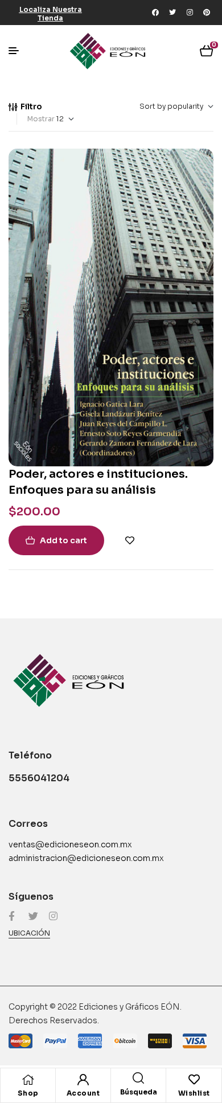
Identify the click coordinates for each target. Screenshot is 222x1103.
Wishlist (194, 1093)
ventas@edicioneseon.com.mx (70, 844)
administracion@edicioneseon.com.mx (86, 858)
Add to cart (63, 540)
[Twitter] (172, 12)
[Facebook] (155, 12)
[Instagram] (189, 12)
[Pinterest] (206, 12)
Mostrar (41, 118)
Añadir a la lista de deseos (129, 540)
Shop (28, 1093)
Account (83, 1093)
